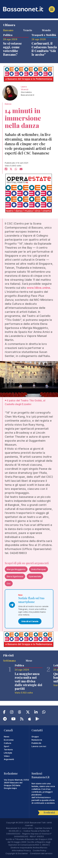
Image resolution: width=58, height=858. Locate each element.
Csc (9, 583)
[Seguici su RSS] (22, 719)
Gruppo (35, 736)
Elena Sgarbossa (15, 576)
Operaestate (35, 576)
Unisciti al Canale (29, 621)
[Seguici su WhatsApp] (44, 712)
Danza (8, 104)
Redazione (37, 740)
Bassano (8, 30)
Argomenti (9, 759)
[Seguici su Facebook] (4, 712)
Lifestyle (8, 753)
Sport (6, 746)
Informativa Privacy (21, 850)
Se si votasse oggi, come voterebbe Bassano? (12, 48)
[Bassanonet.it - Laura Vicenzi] (10, 93)
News (6, 736)
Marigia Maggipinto (16, 569)
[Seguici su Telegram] (5, 719)
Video (7, 756)
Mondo (46, 30)
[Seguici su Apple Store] (29, 719)
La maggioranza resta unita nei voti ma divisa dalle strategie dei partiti (28, 681)
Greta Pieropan (38, 569)
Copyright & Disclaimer (17, 853)
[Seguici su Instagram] (12, 712)
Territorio (8, 749)
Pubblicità (36, 743)
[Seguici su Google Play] (37, 719)
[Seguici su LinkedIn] (36, 712)
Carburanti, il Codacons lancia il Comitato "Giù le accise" (44, 48)
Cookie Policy (39, 850)
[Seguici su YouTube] (13, 719)
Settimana (9, 660)
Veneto (27, 30)
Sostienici (49, 812)
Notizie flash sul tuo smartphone (31, 600)
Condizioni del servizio (41, 853)
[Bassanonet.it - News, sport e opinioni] (29, 8)
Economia (8, 740)
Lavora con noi (39, 746)
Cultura (7, 743)
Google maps (10, 788)
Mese (29, 660)
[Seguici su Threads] (19, 712)
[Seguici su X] (27, 712)
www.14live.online (38, 287)
